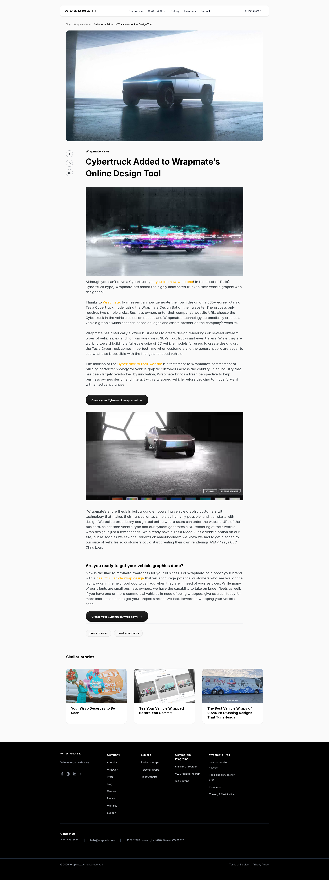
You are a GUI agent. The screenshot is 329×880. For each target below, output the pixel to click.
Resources (215, 787)
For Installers (251, 10)
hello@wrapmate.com (102, 840)
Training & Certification (222, 794)
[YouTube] (80, 774)
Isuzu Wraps (182, 780)
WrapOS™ (112, 769)
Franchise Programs (186, 766)
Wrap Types (155, 10)
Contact (205, 11)
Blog (68, 24)
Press (110, 776)
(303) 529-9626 (69, 840)
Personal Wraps (150, 769)
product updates (128, 633)
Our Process (136, 11)
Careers (111, 791)
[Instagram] (68, 774)
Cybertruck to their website (139, 364)
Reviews (112, 798)
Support (111, 812)
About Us (112, 762)
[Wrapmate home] (80, 11)
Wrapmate (111, 302)
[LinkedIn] (74, 774)
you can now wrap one (174, 282)
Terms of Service (239, 864)
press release (98, 633)
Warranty (112, 805)
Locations (190, 11)
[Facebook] (62, 774)
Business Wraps (150, 762)
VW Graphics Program (187, 773)
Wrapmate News (83, 24)
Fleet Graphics (149, 776)
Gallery (175, 11)
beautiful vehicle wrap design (120, 578)
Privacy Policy (261, 864)
